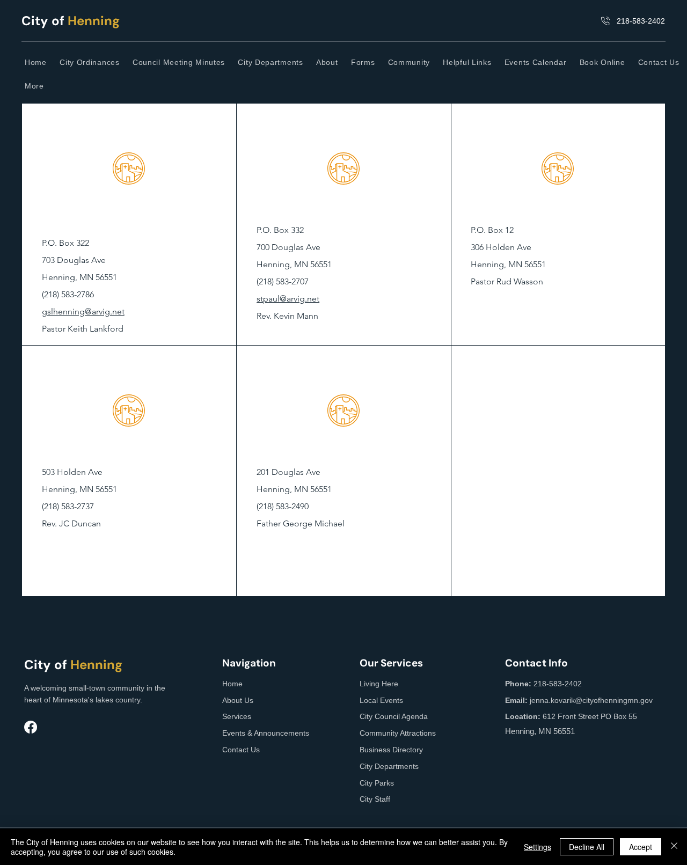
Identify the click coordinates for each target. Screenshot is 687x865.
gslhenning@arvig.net (83, 311)
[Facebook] (30, 727)
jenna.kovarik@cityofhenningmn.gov (591, 700)
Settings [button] (537, 846)
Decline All (586, 846)
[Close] (674, 846)
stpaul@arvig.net (288, 299)
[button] (328, 62)
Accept (640, 846)
